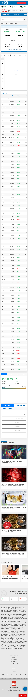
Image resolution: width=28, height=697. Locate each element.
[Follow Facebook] (7, 675)
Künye (13, 657)
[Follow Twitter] (11, 675)
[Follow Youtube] (20, 675)
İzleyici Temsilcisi (14, 663)
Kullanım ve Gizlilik (14, 655)
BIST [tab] (4, 374)
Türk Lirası (17, 414)
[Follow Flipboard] (25, 675)
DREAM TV (16, 679)
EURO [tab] (11, 374)
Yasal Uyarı (13, 653)
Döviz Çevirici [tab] (21, 405)
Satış (10, 408)
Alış (5, 408)
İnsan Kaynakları (13, 659)
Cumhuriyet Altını (19, 418)
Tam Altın (17, 422)
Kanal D (3, 679)
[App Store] (14, 599)
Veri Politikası (14, 661)
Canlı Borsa (22, 3)
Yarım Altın (17, 430)
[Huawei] (23, 599)
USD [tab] (17, 374)
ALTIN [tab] (24, 374)
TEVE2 (10, 679)
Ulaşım (13, 668)
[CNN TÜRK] (14, 683)
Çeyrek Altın (17, 434)
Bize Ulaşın (13, 665)
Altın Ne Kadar (5, 14)
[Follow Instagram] (16, 675)
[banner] (6, 3)
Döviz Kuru (16, 14)
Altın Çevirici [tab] (7, 405)
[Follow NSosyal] (3, 675)
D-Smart (24, 679)
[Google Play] (5, 599)
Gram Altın (17, 426)
